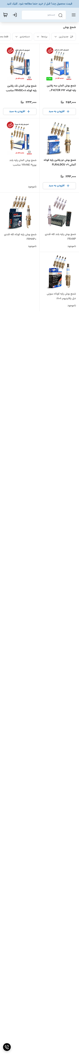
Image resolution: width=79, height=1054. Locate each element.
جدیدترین (63, 37)
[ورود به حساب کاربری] (15, 15)
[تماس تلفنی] (7, 1047)
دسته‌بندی (25, 37)
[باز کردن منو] (73, 15)
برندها (44, 37)
